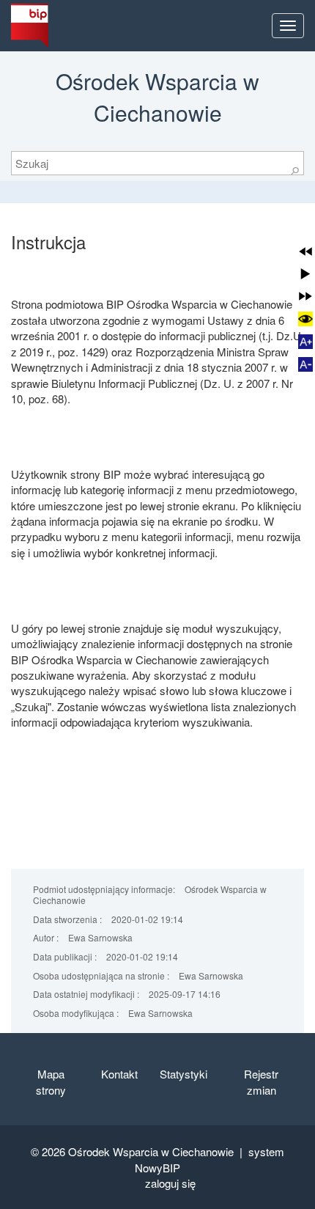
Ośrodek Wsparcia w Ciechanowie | (158, 1151)
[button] (305, 251)
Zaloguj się (170, 1183)
